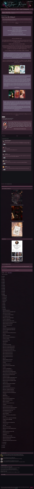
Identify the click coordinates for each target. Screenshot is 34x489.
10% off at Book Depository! (6, 310)
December (4, 295)
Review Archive (13, 9)
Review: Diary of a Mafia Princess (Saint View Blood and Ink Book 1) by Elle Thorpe (13, 454)
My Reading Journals (26, 9)
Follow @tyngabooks (17, 262)
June (3, 304)
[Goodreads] (32, 1)
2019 (2, 282)
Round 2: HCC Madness (6, 413)
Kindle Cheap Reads (5, 341)
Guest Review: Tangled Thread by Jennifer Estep (9, 329)
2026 (3, 276)
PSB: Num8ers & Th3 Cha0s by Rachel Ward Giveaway (9, 440)
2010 (2, 445)
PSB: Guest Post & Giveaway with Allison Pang (9, 422)
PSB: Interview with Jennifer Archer (7, 325)
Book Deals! (4, 334)
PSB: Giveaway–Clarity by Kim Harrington (8, 317)
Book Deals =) (4, 416)
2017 (2, 285)
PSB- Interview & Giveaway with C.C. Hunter (8, 320)
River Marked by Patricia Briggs (7, 344)
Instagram (17, 128)
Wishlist (18, 9)
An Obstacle (4, 362)
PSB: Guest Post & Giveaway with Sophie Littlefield (9, 380)
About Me (9, 9)
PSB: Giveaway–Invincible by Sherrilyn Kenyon (9, 347)
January (4, 443)
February (4, 442)
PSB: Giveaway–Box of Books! (6, 313)
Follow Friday (4, 425)
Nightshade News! (5, 395)
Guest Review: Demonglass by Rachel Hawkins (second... (10, 377)
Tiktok (15, 128)
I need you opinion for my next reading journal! (9, 457)
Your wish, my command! (6, 338)
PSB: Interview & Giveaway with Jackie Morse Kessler (9, 322)
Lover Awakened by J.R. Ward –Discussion (8, 314)
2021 (2, 279)
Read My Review (17, 109)
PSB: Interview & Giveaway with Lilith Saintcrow (9, 337)
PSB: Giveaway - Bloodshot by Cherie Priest (8, 389)
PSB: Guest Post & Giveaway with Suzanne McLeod (9, 332)
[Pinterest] (31, 1)
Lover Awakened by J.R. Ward (6, 316)
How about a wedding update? (7, 319)
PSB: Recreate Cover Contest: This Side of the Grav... (9, 428)
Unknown (6, 166)
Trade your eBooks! (5, 331)
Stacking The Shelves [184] (4, 471)
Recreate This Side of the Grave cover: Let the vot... (9, 350)
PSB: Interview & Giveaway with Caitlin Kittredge (9, 437)
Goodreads (21, 9)
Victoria (6, 160)
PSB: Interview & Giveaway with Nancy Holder (9, 365)
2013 (2, 291)
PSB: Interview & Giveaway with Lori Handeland (9, 383)
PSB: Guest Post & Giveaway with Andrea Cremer (9, 311)
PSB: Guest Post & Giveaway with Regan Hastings (9, 371)
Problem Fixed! (5, 434)
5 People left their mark (9, 119)
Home (6, 9)
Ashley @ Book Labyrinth (8, 140)
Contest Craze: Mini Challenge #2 (8, 17)
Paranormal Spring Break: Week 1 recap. (8, 410)
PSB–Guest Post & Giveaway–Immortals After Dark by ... (10, 407)
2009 (3, 447)
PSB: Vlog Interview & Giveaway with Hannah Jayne (9, 392)
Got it (31, 487)
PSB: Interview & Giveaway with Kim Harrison (9, 398)
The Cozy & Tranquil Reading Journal (17, 237)
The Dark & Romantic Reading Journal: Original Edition (17, 221)
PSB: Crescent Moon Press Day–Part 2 (8, 353)
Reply (4, 144)
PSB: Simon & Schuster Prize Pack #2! (8, 323)
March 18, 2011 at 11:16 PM (7, 154)
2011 (2, 294)
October (4, 298)
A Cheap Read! (4, 404)
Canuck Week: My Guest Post (6, 386)
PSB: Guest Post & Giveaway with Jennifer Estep (9, 328)
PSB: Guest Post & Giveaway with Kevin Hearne (9, 374)
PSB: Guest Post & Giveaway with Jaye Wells (8, 431)
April (3, 307)
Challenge (4, 119)
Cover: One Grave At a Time (6, 340)
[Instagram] (30, 1)
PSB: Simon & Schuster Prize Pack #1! (7, 359)
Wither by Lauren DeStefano (6, 335)
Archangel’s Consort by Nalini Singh (7, 419)
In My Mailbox (4, 326)
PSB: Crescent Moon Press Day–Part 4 (8, 356)
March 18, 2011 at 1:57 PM (7, 148)
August (4, 301)
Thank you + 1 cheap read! (6, 401)
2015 (2, 288)
